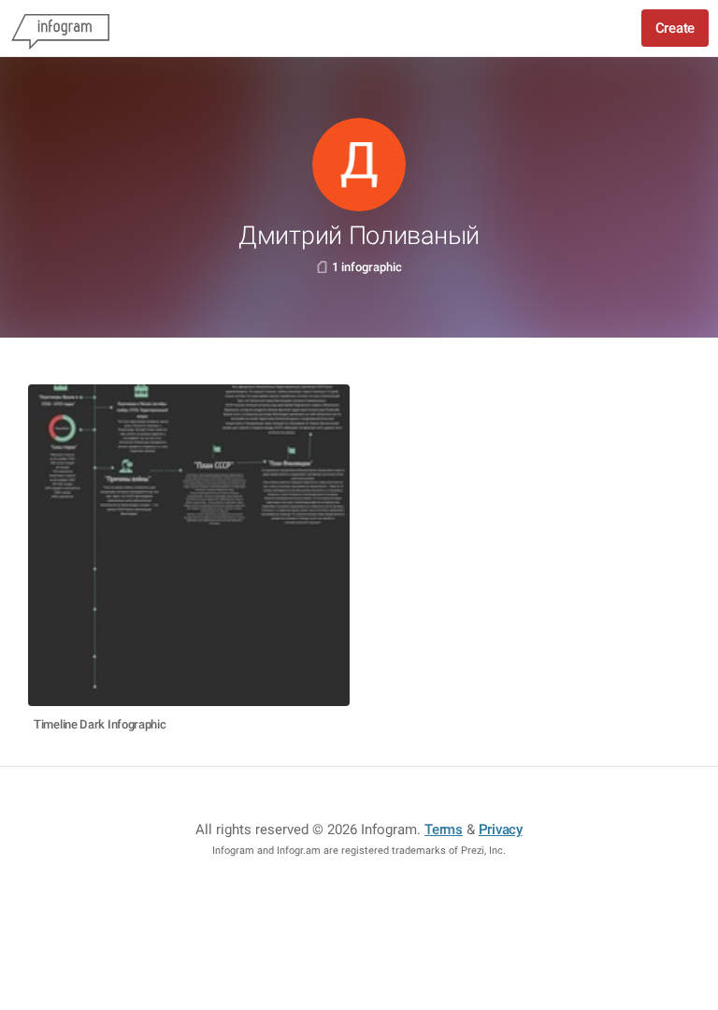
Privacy (501, 829)
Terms (443, 829)
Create (675, 28)
